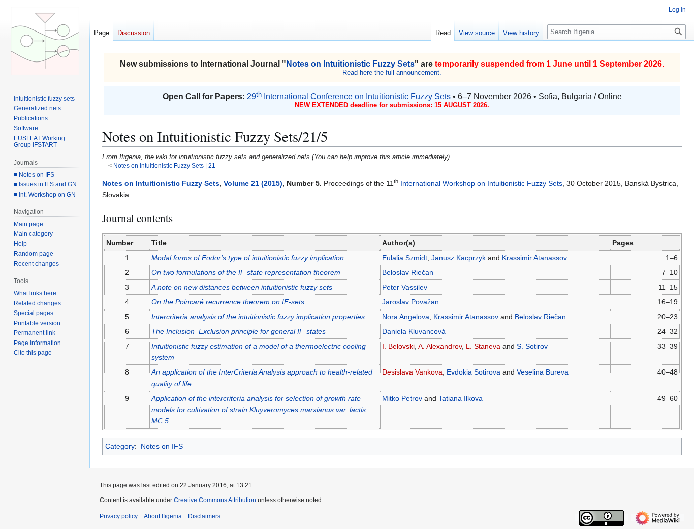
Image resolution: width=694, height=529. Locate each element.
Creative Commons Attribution (215, 500)
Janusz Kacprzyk (458, 258)
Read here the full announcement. (391, 72)
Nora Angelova (405, 317)
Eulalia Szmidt (404, 258)
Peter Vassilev (404, 287)
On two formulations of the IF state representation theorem (245, 272)
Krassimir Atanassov (534, 258)
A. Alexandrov (440, 346)
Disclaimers (204, 516)
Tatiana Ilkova (460, 398)
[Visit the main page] (44, 40)
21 (211, 165)
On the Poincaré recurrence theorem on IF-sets (227, 302)
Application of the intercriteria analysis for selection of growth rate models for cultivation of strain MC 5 (258, 409)
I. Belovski (398, 346)
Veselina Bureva (543, 372)
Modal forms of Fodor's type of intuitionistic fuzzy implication (247, 258)
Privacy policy (119, 516)
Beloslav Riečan (407, 272)
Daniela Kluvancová (414, 331)
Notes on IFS (162, 446)
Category (120, 446)
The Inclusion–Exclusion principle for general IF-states (238, 331)
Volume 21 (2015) (253, 183)
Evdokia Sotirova (473, 372)
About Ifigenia (163, 516)
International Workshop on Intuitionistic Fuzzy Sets (481, 183)
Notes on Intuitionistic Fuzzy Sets (350, 63)
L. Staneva (483, 346)
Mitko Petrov (402, 398)
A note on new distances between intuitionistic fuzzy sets (241, 287)
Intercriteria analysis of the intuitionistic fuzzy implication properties (258, 317)
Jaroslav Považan (410, 302)
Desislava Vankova (412, 372)
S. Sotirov (532, 346)
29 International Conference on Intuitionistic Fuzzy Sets (349, 96)
